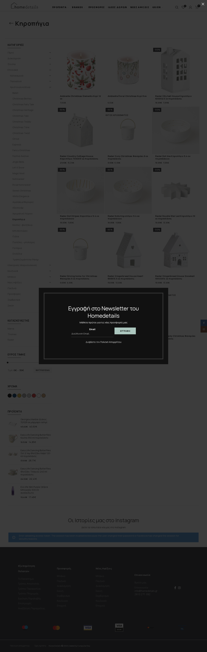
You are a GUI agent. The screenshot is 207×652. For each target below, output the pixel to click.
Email (92, 329)
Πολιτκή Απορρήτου (110, 342)
